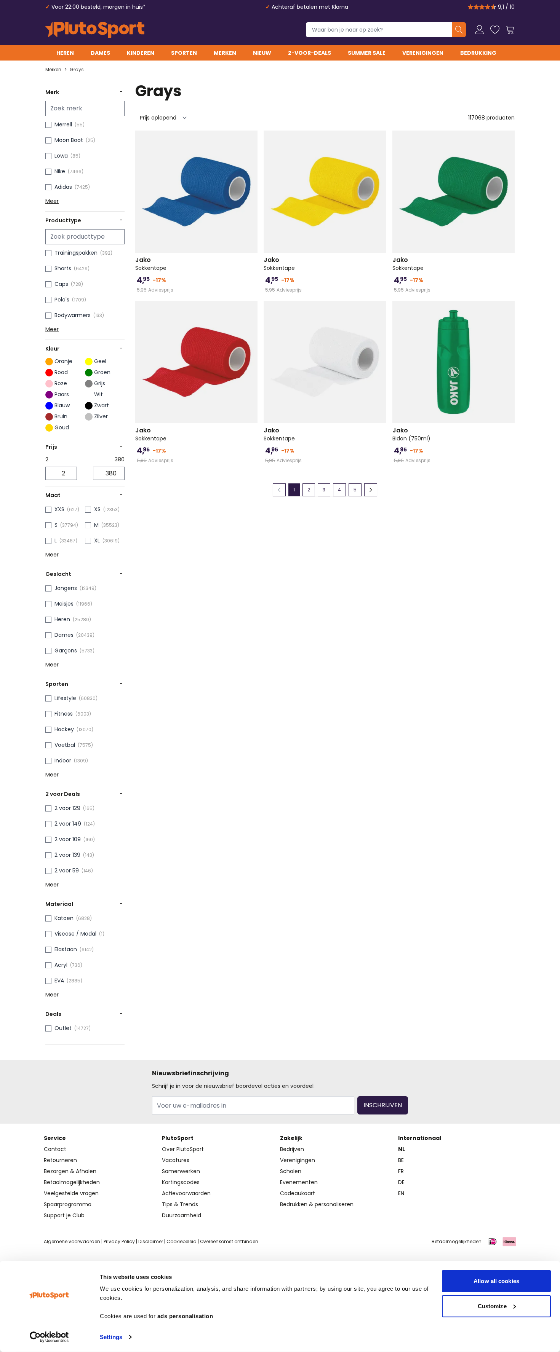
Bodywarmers (72, 315)
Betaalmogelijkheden (72, 1182)
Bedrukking (478, 53)
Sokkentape (150, 264)
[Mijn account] (479, 29)
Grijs (99, 383)
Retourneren (60, 1160)
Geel (100, 361)
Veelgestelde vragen (71, 1193)
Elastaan (65, 949)
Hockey (64, 729)
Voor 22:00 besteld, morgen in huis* (98, 7)
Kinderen (140, 53)
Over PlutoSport (183, 1149)
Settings (111, 1337)
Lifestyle (65, 698)
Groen (102, 372)
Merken (225, 53)
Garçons (65, 650)
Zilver (101, 416)
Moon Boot (68, 140)
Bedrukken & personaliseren (317, 1204)
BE (401, 1160)
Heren (65, 53)
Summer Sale (367, 53)
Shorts (62, 268)
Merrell (63, 124)
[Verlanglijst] (494, 29)
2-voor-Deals (309, 53)
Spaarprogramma (67, 1204)
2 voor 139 (67, 855)
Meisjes (64, 603)
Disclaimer (150, 1241)
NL (401, 1149)
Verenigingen (422, 53)
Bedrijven (292, 1149)
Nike (59, 171)
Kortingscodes (181, 1182)
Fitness (63, 713)
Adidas (63, 187)
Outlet (63, 1028)
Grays (77, 70)
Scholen (290, 1171)
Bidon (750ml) (411, 434)
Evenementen (299, 1182)
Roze (60, 383)
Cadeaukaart (297, 1193)
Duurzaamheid (181, 1215)
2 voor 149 (67, 823)
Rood (61, 372)
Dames (100, 53)
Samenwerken (181, 1171)
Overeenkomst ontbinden (229, 1241)
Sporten (184, 53)
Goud (61, 427)
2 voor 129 (67, 808)
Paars (61, 394)
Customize (492, 1306)
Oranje (63, 361)
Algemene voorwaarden (72, 1241)
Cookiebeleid (181, 1241)
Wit (98, 394)
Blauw (62, 405)
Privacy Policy (119, 1241)
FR (401, 1171)
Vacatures (175, 1160)
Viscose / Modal (75, 933)
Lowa (61, 155)
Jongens (65, 588)
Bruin (60, 416)
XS (97, 509)
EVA (59, 980)
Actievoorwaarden (186, 1193)
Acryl (60, 965)
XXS (59, 509)
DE (401, 1182)
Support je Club (64, 1215)
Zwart (101, 405)
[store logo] (94, 30)
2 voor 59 (66, 870)
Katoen (64, 918)
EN (401, 1193)
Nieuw (262, 53)
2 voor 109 (67, 839)
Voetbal (64, 745)
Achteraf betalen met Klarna (310, 7)
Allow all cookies (496, 1281)
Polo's (61, 299)
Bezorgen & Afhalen (70, 1171)
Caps (61, 284)
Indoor (62, 760)
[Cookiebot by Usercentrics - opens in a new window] (49, 1337)
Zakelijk (291, 1138)
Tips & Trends (180, 1204)
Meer (52, 201)
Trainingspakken (76, 253)
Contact (55, 1149)
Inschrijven (382, 1105)
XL (97, 540)
